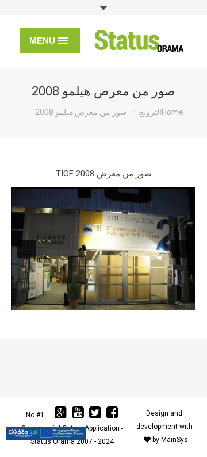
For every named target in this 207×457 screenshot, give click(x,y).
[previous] (180, 249)
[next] (26, 249)
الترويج (150, 112)
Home (172, 112)
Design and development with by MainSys (164, 426)
